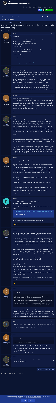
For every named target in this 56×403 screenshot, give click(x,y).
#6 (53, 198)
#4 (53, 116)
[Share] (51, 33)
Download (32, 7)
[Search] (53, 16)
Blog (39, 7)
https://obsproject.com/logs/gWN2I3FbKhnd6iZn (24, 63)
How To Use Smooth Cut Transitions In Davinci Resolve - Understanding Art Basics (34, 211)
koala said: (16, 292)
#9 (53, 321)
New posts (4, 19)
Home (25, 7)
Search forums (10, 19)
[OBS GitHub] (44, 10)
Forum (50, 7)
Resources (18, 16)
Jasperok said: (17, 338)
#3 (53, 95)
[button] (14, 16)
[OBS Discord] (39, 10)
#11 (53, 356)
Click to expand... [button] (33, 305)
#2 (53, 67)
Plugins (11, 16)
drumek (3, 30)
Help (44, 7)
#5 (53, 157)
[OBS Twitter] (41, 10)
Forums (6, 16)
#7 (53, 230)
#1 (53, 33)
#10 (53, 334)
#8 (53, 288)
